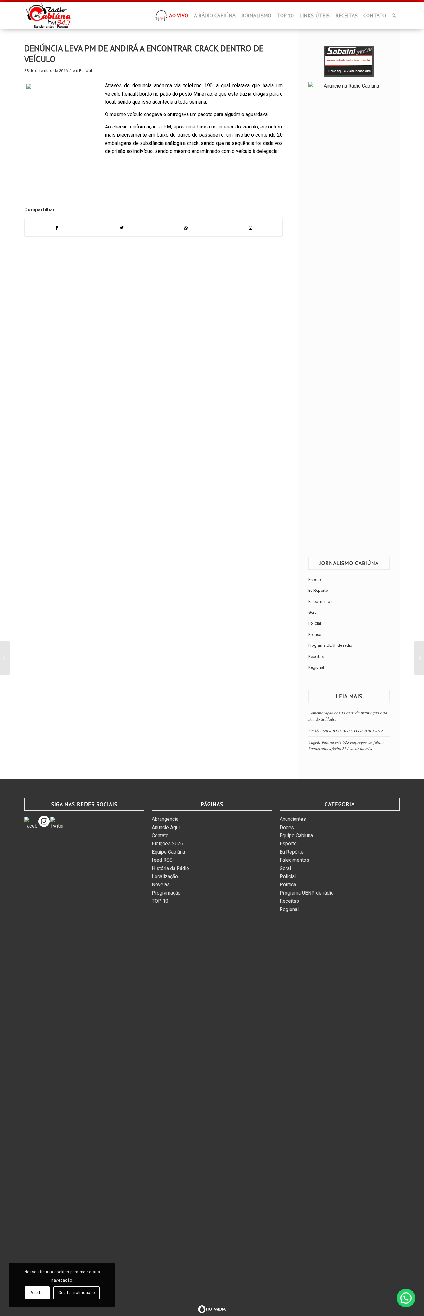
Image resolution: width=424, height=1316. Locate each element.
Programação (166, 893)
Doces (287, 827)
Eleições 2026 (167, 844)
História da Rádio (170, 868)
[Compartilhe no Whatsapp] (186, 227)
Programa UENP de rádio (330, 645)
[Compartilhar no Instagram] (250, 227)
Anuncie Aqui (166, 827)
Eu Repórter (318, 590)
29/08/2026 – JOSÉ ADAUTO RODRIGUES (346, 731)
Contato (160, 835)
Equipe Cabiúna (168, 852)
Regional (316, 667)
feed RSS (162, 860)
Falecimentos (320, 601)
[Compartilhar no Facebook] (57, 227)
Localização (165, 876)
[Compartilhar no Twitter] (121, 227)
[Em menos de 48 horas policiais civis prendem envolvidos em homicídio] (5, 658)
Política (314, 634)
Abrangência (165, 819)
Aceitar (37, 1293)
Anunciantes (293, 819)
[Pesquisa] (394, 15)
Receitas (316, 656)
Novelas (161, 884)
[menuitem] (161, 17)
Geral (313, 612)
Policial (85, 70)
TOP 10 (160, 901)
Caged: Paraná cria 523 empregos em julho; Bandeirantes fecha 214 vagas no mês (346, 745)
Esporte (315, 579)
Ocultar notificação (76, 1293)
